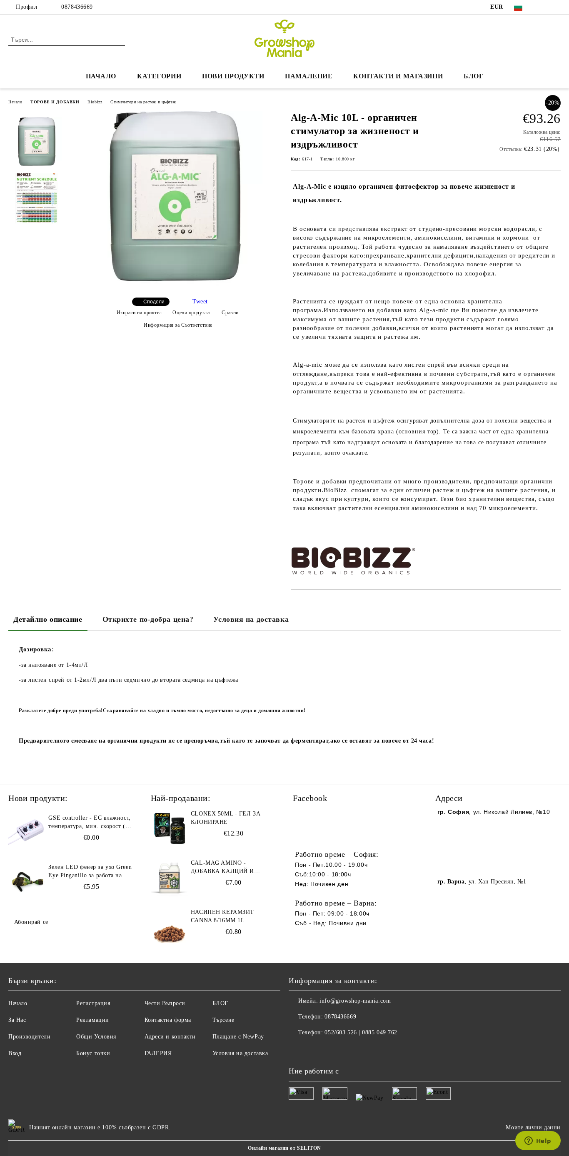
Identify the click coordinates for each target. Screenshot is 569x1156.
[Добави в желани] (307, 536)
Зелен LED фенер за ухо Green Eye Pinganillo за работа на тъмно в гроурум (90, 872)
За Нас (17, 1020)
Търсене (223, 1020)
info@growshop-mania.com (355, 1001)
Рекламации (92, 1020)
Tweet (200, 301)
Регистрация (93, 1003)
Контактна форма (168, 1020)
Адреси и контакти (170, 1036)
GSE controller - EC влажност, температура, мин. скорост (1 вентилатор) (89, 823)
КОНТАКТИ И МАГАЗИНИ (398, 76)
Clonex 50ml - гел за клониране (225, 818)
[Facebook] (543, 7)
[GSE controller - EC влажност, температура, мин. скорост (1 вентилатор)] (27, 832)
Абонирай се (31, 922)
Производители (29, 1036)
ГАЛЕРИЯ (158, 1053)
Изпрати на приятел (139, 312)
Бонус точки (93, 1053)
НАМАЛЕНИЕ (308, 76)
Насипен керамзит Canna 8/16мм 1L (222, 916)
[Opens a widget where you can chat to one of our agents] (538, 1141)
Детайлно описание (47, 619)
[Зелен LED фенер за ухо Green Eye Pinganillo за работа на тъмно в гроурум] (27, 882)
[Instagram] (556, 7)
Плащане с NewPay (238, 1036)
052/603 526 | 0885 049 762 (360, 1032)
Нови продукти (233, 76)
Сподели (154, 302)
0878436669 (77, 7)
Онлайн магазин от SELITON (284, 1148)
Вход (14, 1053)
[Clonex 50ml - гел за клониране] (169, 828)
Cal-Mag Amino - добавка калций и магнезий (222, 868)
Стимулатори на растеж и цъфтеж (143, 102)
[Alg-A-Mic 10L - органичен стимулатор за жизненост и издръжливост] (174, 284)
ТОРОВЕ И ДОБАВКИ (54, 102)
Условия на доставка (251, 619)
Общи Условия (96, 1036)
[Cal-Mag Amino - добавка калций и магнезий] (169, 877)
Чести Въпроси (165, 1003)
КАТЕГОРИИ (159, 76)
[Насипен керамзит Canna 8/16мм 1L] (169, 927)
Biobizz (94, 102)
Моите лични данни (533, 1127)
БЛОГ (473, 76)
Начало (101, 76)
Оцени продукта (191, 312)
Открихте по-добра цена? (148, 619)
